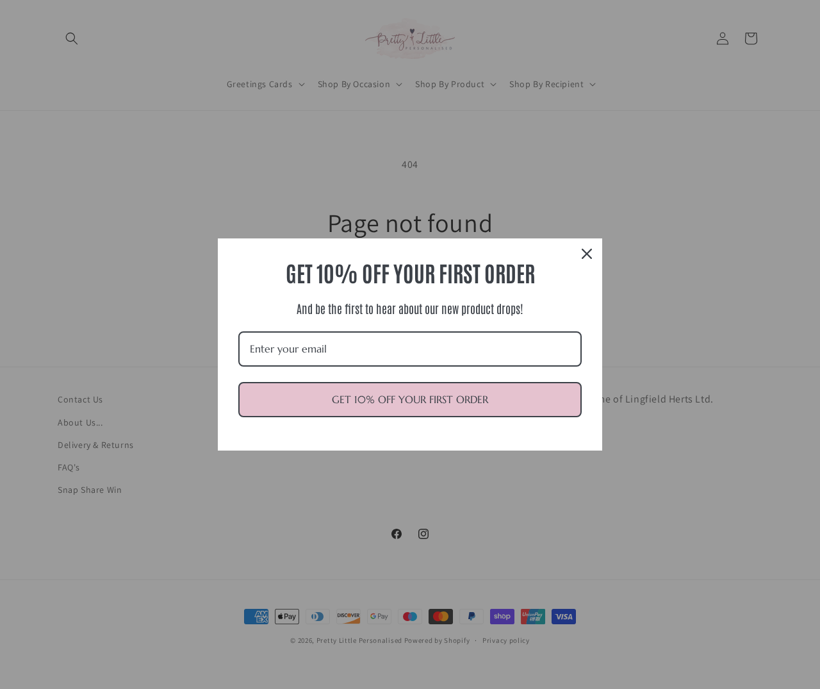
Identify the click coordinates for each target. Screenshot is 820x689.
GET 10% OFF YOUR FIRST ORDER (410, 399)
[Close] (586, 253)
